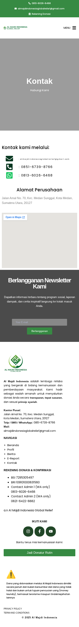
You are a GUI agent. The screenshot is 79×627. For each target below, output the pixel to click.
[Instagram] (28, 531)
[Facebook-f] (40, 531)
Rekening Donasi (41, 13)
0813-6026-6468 (41, 3)
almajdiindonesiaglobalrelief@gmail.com (41, 8)
